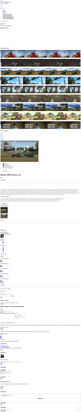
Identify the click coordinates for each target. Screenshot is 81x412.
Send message (3, 245)
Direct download (4, 232)
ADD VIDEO (3, 410)
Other (1, 137)
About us (7, 346)
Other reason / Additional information (7, 322)
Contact (7, 345)
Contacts (4, 12)
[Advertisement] (11, 38)
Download (2, 52)
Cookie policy (3, 346)
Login (1, 0)
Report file (8, 233)
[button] (3, 248)
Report (2, 303)
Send (2, 328)
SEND (2, 387)
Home (4, 10)
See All (7, 48)
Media (4, 11)
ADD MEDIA (3, 377)
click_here (7, 196)
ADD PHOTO (3, 402)
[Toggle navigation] (3, 3)
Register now (8, 2)
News (1, 135)
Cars (1, 133)
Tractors (2, 139)
